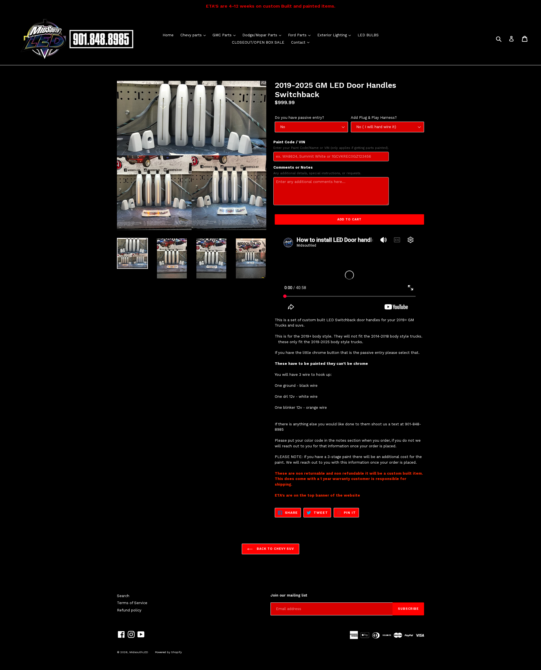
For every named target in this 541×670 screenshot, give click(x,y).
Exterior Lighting (335, 35)
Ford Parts (300, 35)
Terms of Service (132, 603)
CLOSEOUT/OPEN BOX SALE (258, 42)
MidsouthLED (138, 652)
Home (168, 35)
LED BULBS (368, 35)
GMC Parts (225, 35)
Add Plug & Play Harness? (374, 117)
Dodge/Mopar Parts (263, 35)
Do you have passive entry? (299, 117)
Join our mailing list (288, 595)
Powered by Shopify (168, 652)
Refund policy (129, 610)
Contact (301, 42)
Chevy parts (194, 35)
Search (123, 596)
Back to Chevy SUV (275, 549)
